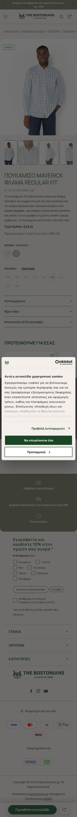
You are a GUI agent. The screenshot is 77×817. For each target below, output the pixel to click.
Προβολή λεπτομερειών (48, 428)
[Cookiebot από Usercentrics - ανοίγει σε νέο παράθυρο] (55, 362)
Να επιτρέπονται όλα (38, 440)
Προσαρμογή (36, 452)
